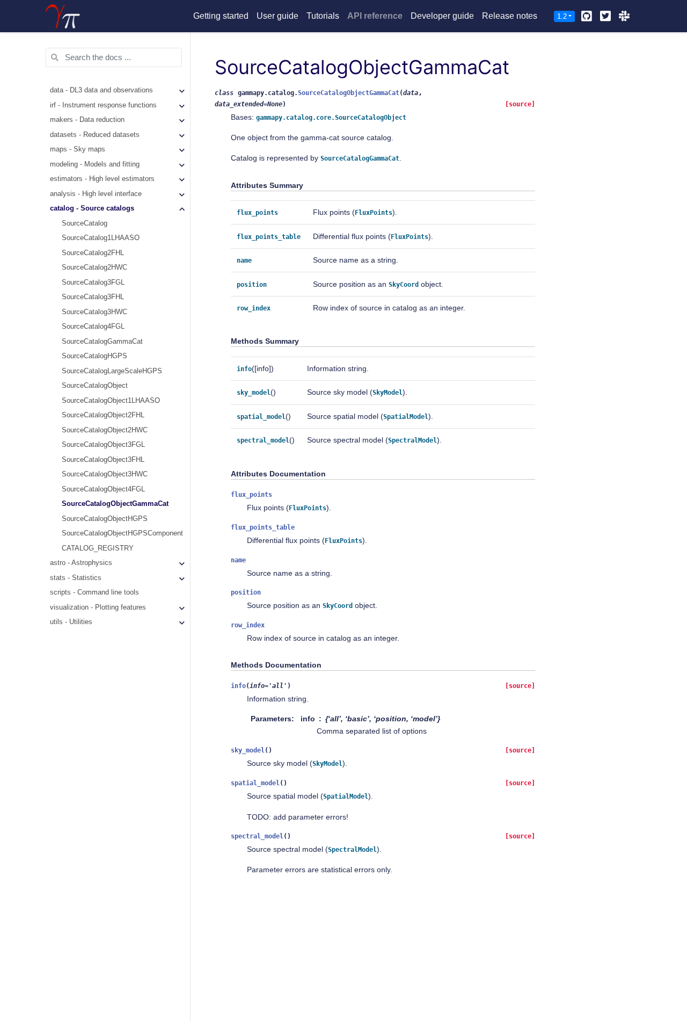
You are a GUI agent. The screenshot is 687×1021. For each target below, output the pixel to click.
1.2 (562, 16)
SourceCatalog (84, 223)
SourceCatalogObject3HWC (105, 475)
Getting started (221, 15)
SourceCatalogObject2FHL (103, 415)
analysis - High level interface (96, 194)
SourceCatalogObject (95, 386)
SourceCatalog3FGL (93, 282)
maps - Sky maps (77, 150)
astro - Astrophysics (81, 563)
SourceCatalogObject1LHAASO (111, 400)
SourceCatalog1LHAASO (101, 238)
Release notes (509, 15)
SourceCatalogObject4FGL (103, 489)
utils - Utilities (71, 622)
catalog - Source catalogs (92, 209)
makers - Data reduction (87, 120)
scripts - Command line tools (94, 593)
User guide (277, 15)
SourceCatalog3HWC (94, 312)
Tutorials (322, 15)
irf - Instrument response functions (103, 105)
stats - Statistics (75, 578)
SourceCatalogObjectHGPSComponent (122, 534)
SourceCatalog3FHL (93, 297)
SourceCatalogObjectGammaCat (115, 504)
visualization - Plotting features (98, 607)
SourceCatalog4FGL (93, 327)
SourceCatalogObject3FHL (103, 460)
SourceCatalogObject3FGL (103, 445)
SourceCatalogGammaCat (102, 341)
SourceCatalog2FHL (93, 253)
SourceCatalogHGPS (94, 356)
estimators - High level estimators (102, 179)
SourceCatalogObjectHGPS (105, 519)
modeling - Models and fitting (95, 164)
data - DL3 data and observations (101, 91)
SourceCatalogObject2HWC (105, 430)
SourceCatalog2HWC (94, 268)
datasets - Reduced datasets (95, 135)
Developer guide (442, 15)
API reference (375, 15)
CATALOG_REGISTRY (98, 548)
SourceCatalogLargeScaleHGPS (112, 371)
